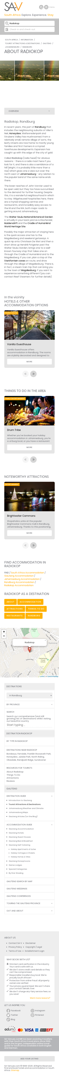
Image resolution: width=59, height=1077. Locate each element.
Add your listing (29, 1058)
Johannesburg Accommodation (22, 579)
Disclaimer (30, 943)
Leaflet (42, 676)
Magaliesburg (28, 270)
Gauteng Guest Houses (20, 837)
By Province (13, 704)
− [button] (4, 636)
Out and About (15, 911)
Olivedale (11, 759)
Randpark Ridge (25, 759)
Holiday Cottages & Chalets (23, 853)
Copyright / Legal (33, 947)
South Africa (11, 39)
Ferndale (21, 753)
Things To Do (13, 774)
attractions (15, 608)
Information (27, 39)
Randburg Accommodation (19, 582)
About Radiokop (15, 771)
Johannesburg (12, 47)
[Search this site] (41, 7)
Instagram (40, 1010)
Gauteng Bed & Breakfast (21, 841)
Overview (14, 111)
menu (46, 7)
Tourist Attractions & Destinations (22, 43)
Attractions (13, 777)
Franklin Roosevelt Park (39, 753)
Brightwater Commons (21, 516)
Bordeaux (11, 753)
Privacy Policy (15, 947)
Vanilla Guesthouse (19, 344)
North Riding (38, 756)
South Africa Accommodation (27, 572)
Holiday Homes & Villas (20, 857)
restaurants (15, 615)
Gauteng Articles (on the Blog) (23, 816)
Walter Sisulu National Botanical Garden (31, 217)
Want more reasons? (40, 998)
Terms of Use (15, 951)
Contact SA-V (15, 943)
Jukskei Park (24, 756)
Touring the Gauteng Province (23, 903)
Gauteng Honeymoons (19, 861)
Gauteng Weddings (17, 889)
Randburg (27, 47)
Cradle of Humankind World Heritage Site (27, 225)
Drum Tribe (14, 430)
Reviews (11, 781)
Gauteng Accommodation (19, 575)
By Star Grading (16, 873)
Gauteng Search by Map (19, 881)
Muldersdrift (11, 223)
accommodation (30, 601)
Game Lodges (15, 865)
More (29, 361)
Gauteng (47, 43)
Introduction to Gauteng (20, 800)
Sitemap (15, 1070)
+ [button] (4, 631)
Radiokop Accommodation (19, 585)
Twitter (14, 1015)
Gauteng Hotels (16, 832)
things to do (36, 608)
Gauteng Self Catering (19, 845)
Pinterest (39, 1015)
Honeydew (15, 133)
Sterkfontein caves (14, 260)
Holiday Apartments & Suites (23, 849)
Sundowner (40, 759)
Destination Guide (16, 796)
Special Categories (18, 869)
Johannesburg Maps (18, 812)
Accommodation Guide (19, 825)
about (10, 601)
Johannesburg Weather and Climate (26, 808)
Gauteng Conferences (19, 896)
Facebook (16, 1010)
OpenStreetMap (52, 676)
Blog (13, 1019)
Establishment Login (34, 951)
